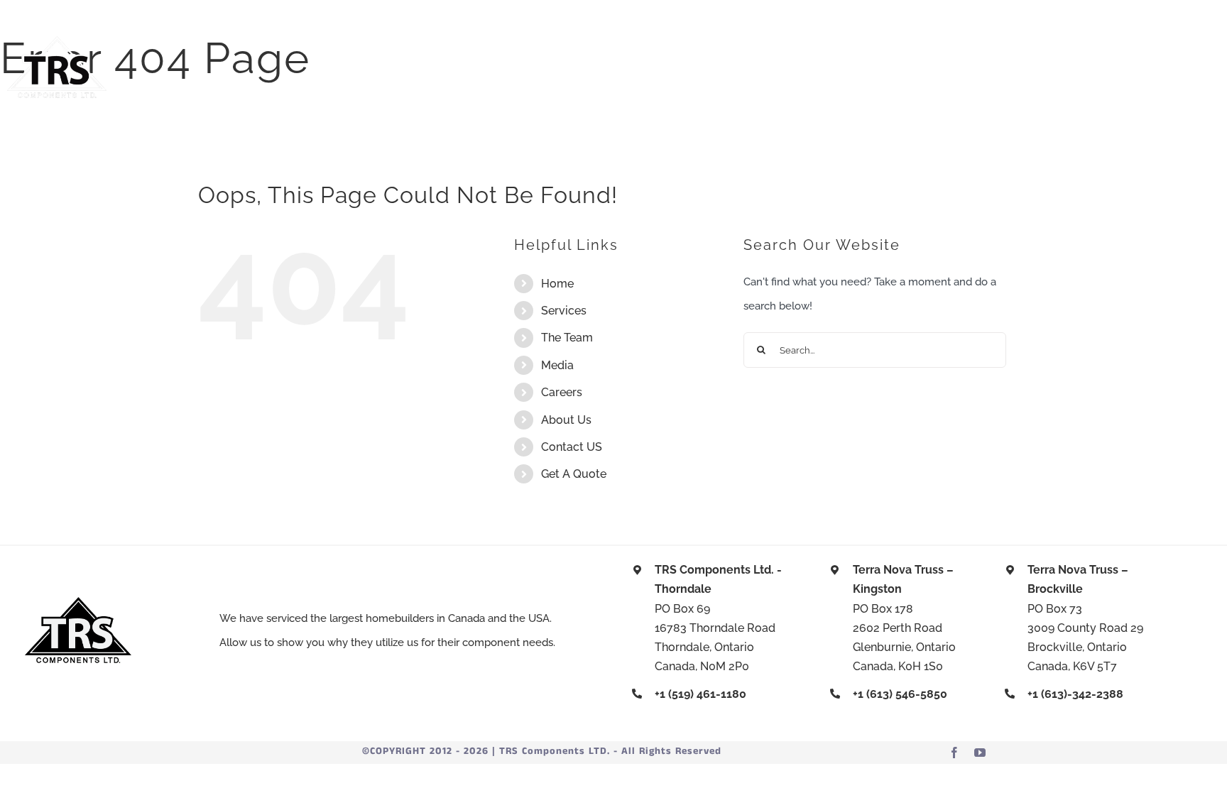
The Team (567, 337)
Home (557, 283)
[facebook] (954, 752)
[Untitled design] (57, 41)
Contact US (571, 447)
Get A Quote (573, 474)
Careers (561, 392)
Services (564, 310)
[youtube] (980, 752)
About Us (566, 420)
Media (557, 365)
